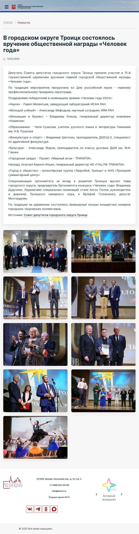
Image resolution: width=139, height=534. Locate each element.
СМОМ (8, 22)
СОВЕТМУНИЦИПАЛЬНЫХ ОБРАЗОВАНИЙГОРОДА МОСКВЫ (30, 6)
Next (122, 494)
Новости (24, 22)
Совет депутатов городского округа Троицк (55, 215)
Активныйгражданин (109, 497)
